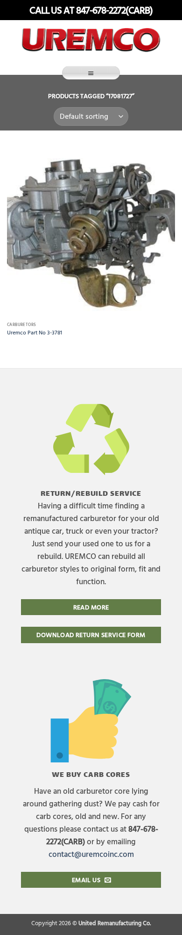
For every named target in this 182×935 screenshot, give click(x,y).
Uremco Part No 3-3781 (34, 332)
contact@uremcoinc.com (91, 854)
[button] (91, 73)
